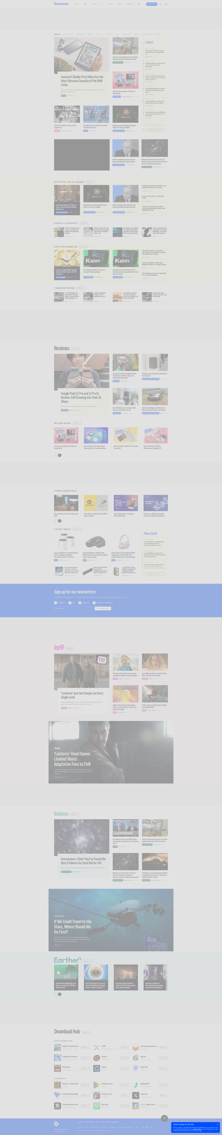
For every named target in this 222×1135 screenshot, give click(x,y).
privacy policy (197, 1129)
